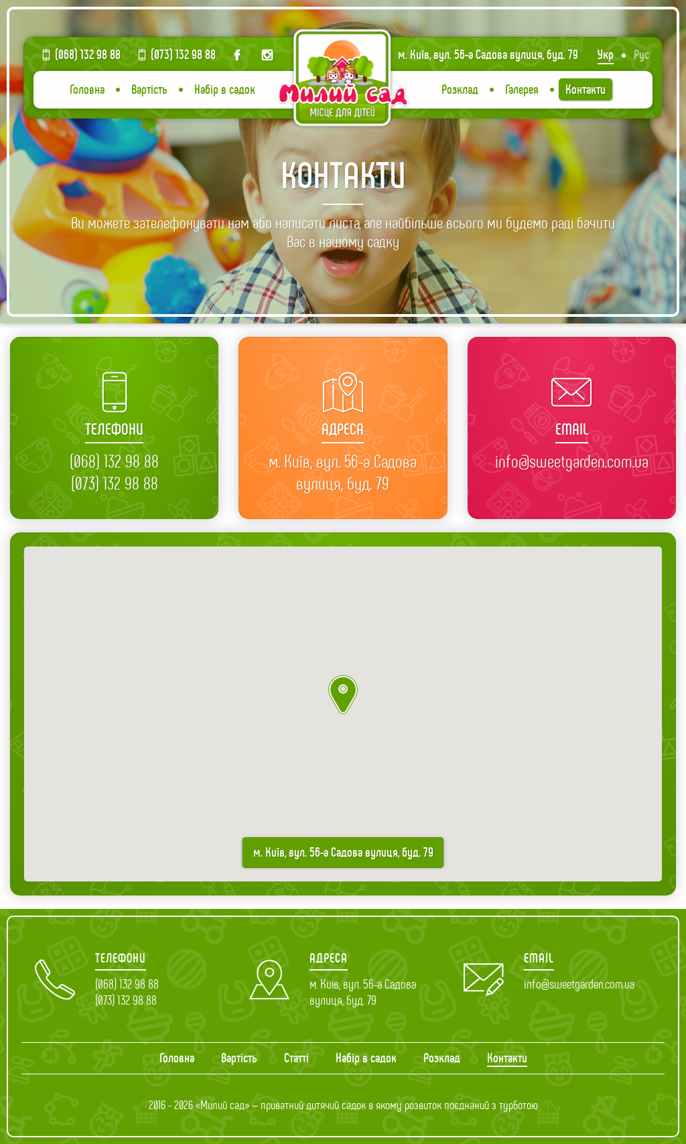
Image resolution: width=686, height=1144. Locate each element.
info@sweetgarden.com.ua (571, 461)
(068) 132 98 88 (88, 54)
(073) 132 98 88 (183, 54)
